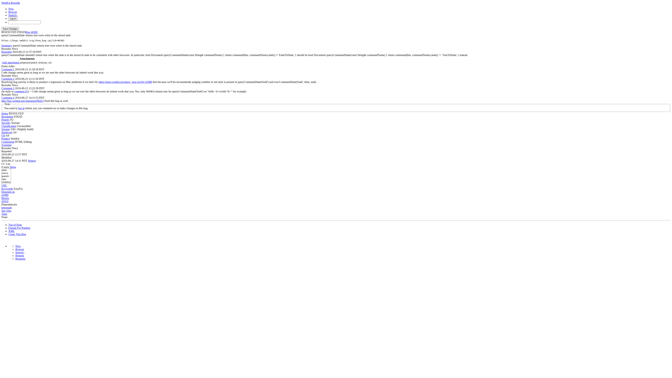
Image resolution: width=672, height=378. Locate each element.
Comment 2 (7, 78)
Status (4, 113)
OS (3, 135)
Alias (4, 213)
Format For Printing (19, 227)
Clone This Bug (17, 234)
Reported (6, 51)
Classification (8, 126)
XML (11, 231)
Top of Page (15, 224)
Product (5, 138)
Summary (6, 45)
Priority (5, 119)
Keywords (7, 188)
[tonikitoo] (6, 182)
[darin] (6, 170)
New (11, 8)
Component (7, 141)
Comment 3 (7, 88)
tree (3, 207)
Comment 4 (7, 97)
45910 (4, 201)
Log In (13, 18)
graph (8, 207)
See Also (6, 210)
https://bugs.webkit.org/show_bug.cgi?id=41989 (125, 81)
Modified (6, 157)
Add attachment (10, 62)
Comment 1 (7, 69)
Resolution (7, 116)
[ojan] (6, 179)
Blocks (5, 198)
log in (21, 108)
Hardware (6, 132)
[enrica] (6, 173)
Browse (12, 11)
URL (4, 185)
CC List (5, 163)
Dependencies (9, 204)
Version (5, 129)
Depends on (8, 191)
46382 (34, 32)
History (32, 160)
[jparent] (6, 176)
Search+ (13, 15)
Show (13, 167)
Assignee (6, 145)
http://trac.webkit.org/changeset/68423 (22, 100)
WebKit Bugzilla (10, 2)
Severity (5, 122)
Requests (20, 258)
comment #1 (21, 91)
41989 (4, 195)
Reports (19, 255)
